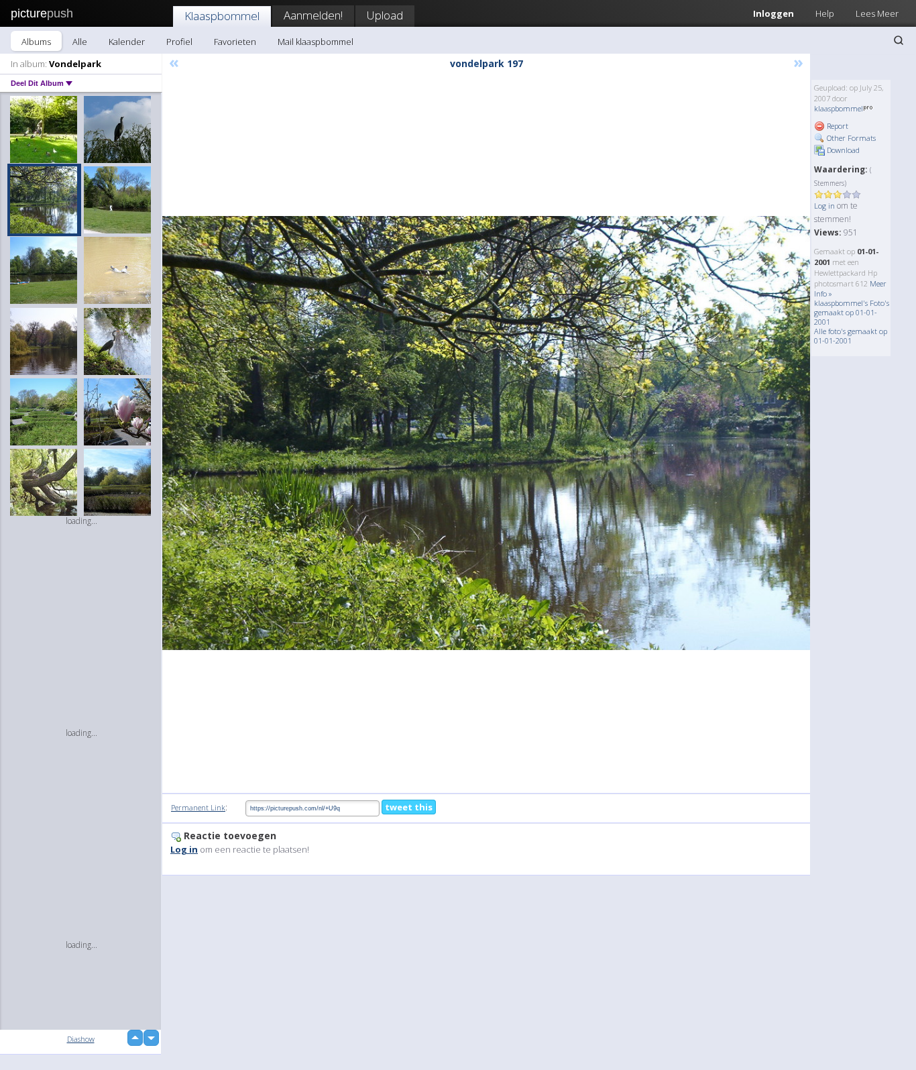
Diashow (81, 1039)
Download (842, 150)
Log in (824, 206)
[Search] (898, 40)
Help (824, 13)
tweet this (409, 807)
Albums (36, 42)
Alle (79, 42)
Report (836, 126)
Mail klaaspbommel (315, 42)
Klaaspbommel (222, 15)
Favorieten (235, 42)
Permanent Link (198, 807)
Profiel (179, 42)
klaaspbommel (838, 108)
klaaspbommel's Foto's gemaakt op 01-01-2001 (851, 312)
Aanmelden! (313, 15)
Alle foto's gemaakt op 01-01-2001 (850, 335)
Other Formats (850, 138)
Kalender (127, 42)
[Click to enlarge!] (486, 433)
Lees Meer (877, 13)
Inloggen (773, 13)
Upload (385, 15)
